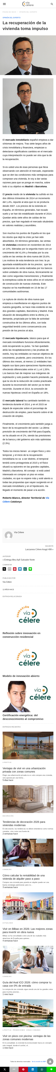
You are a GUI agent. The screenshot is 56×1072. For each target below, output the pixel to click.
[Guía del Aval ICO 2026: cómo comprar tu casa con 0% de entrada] (28, 960)
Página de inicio (9, 12)
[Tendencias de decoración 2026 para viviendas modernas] (28, 799)
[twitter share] (4, 569)
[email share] (9, 569)
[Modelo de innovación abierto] (28, 657)
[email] (14, 1069)
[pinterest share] (14, 569)
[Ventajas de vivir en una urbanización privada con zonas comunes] (28, 745)
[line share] (30, 569)
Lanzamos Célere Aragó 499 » (39, 549)
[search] (51, 4)
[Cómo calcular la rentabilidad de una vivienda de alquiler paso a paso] (28, 853)
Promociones (19, 1030)
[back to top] (50, 1061)
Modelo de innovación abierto (21, 676)
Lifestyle (7, 762)
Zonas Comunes (33, 1030)
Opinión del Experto (28, 12)
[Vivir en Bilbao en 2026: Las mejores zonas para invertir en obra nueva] (28, 906)
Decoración (8, 816)
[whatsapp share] (25, 569)
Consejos (7, 869)
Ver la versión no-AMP (39, 1061)
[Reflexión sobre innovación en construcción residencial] (28, 614)
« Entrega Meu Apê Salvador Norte (19, 560)
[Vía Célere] (27, 4)
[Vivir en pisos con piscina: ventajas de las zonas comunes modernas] (28, 1013)
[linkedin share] (20, 569)
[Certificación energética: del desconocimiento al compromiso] (28, 696)
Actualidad (8, 923)
